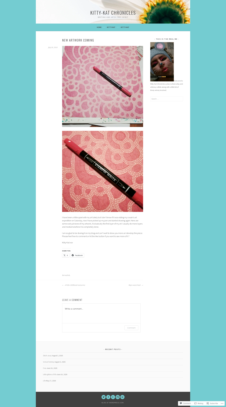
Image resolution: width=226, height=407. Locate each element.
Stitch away (47, 355)
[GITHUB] (118, 397)
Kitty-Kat (111, 27)
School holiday (48, 362)
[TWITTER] (103, 397)
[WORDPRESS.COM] (122, 397)
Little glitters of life (49, 374)
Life (44, 381)
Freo (44, 368)
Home (99, 27)
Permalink (66, 275)
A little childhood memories (74, 285)
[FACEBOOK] (108, 397)
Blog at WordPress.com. (113, 403)
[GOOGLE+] (113, 397)
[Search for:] (166, 99)
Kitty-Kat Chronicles (113, 12)
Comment (131, 328)
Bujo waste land (135, 285)
